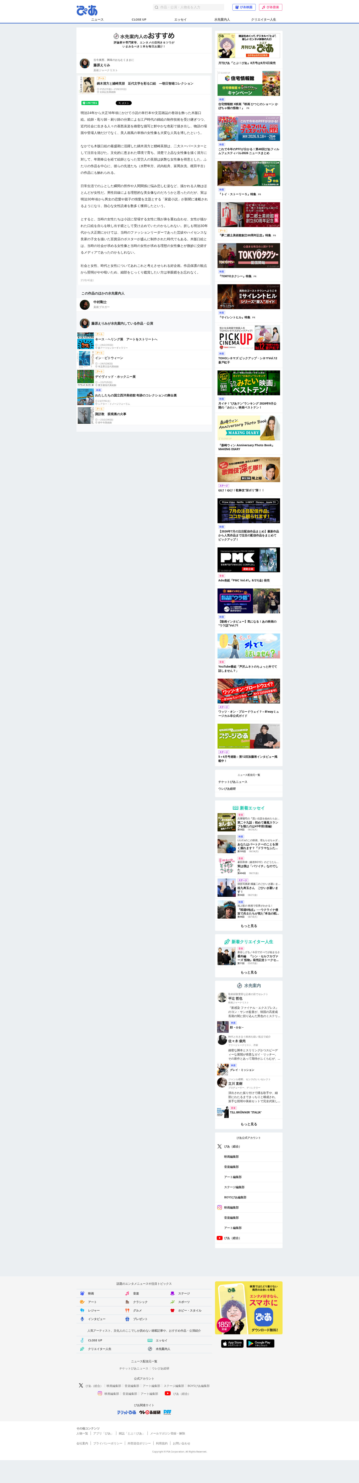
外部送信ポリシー (139, 1443)
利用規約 (162, 1443)
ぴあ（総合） (233, 1146)
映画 (91, 1293)
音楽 (136, 1293)
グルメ (137, 1310)
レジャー (94, 1310)
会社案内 (82, 1443)
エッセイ (180, 19)
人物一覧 (82, 1433)
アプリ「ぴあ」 (103, 1433)
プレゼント (140, 1319)
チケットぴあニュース (232, 782)
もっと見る (249, 925)
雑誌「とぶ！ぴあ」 (132, 1433)
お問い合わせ (181, 1443)
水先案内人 (222, 19)
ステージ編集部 (234, 1187)
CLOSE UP (139, 19)
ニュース (97, 19)
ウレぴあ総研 (227, 789)
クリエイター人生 (263, 19)
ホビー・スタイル (190, 1310)
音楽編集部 (231, 1167)
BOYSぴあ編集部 (235, 1197)
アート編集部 (233, 1177)
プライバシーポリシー (107, 1443)
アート (92, 1302)
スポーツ (184, 1302)
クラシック (140, 1302)
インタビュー (97, 1319)
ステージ (184, 1293)
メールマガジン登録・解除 (167, 1433)
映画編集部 (231, 1156)
